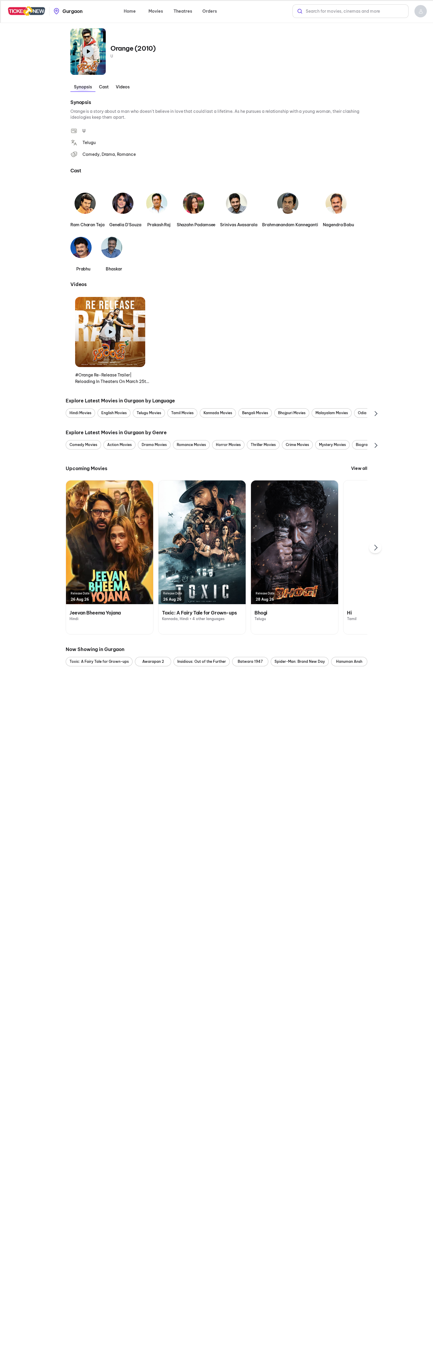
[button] (420, 11)
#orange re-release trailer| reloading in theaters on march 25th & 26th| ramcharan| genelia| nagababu (111, 378)
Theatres (182, 11)
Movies (155, 11)
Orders (209, 11)
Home (130, 11)
